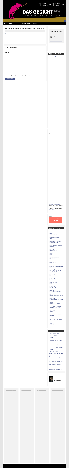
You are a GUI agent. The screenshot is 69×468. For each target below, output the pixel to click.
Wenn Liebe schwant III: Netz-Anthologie (56, 318)
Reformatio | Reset (52, 294)
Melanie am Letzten (52, 286)
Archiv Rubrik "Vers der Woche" (56, 41)
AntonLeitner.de (56, 379)
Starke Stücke (56, 362)
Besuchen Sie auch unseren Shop (54, 204)
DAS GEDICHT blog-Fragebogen (55, 241)
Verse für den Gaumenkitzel (54, 310)
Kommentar (7, 52)
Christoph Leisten (51, 340)
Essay (50, 254)
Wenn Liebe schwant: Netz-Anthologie (55, 319)
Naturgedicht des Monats (53, 287)
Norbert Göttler (51, 361)
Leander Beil (54, 353)
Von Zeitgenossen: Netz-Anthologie (55, 314)
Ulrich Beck (58, 364)
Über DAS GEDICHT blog (14, 23)
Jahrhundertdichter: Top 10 (53, 271)
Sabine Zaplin (52, 362)
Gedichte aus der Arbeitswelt (54, 259)
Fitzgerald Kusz (59, 344)
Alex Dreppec (54, 333)
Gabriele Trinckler (60, 345)
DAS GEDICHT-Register (25, 23)
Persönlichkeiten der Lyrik (53, 290)
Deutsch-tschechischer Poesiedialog (55, 245)
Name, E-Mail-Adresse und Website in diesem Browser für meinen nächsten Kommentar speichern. (23, 75)
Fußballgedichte (52, 258)
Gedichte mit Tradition (53, 262)
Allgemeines (51, 230)
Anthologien (51, 233)
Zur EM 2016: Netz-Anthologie (54, 324)
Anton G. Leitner (51, 209)
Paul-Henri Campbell (56, 361)
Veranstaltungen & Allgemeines (54, 307)
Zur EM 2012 (51, 323)
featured (53, 344)
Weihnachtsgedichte (52, 315)
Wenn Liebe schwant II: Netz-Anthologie (56, 316)
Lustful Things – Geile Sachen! (54, 279)
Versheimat (51, 311)
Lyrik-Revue (51, 283)
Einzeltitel (51, 253)
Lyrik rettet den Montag (53, 282)
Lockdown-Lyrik (52, 278)
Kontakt (35, 23)
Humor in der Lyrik (52, 269)
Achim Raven (50, 333)
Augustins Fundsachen (53, 234)
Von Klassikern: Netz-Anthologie (54, 312)
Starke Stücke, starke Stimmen (54, 303)
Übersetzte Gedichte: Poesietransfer (55, 306)
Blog (5, 23)
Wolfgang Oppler (59, 369)
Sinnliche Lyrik (51, 302)
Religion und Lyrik (52, 298)
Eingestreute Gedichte (53, 250)
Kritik (50, 275)
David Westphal (56, 342)
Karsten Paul (58, 351)
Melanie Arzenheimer (53, 358)
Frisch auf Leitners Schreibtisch (54, 257)
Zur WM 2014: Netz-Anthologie (54, 326)
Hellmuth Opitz (55, 347)
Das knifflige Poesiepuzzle (53, 242)
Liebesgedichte (52, 277)
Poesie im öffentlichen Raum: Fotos (55, 291)
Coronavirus (56, 340)
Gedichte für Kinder (52, 261)
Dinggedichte (51, 249)
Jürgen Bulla (54, 351)
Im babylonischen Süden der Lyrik (55, 270)
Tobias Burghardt (52, 364)
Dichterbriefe (51, 246)
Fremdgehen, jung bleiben (53, 255)
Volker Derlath (58, 368)
